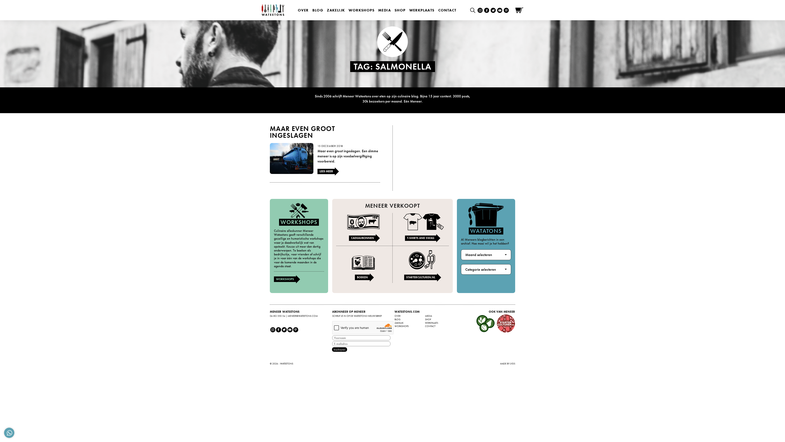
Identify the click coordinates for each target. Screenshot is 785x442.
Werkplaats (422, 10)
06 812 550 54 (277, 316)
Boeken (362, 277)
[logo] (273, 10)
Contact (447, 10)
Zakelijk (336, 10)
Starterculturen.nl (420, 277)
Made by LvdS (507, 363)
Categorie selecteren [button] (480, 269)
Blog (317, 10)
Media (384, 10)
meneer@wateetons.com (303, 316)
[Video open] (473, 10)
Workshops (285, 279)
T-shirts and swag (420, 238)
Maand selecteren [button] (478, 254)
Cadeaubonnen (362, 238)
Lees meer (326, 171)
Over (303, 10)
